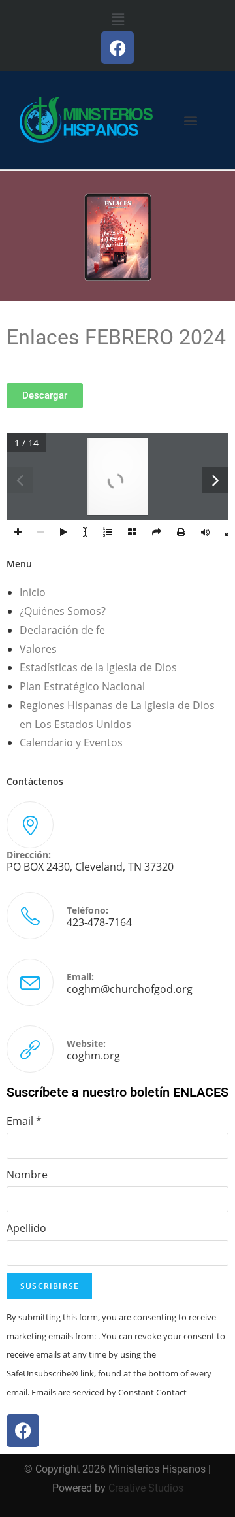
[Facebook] (117, 47)
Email (24, 1121)
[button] (117, 19)
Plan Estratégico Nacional (82, 686)
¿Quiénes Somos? (63, 611)
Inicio (33, 592)
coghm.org (93, 1055)
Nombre (27, 1174)
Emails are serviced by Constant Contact (109, 1392)
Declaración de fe (62, 630)
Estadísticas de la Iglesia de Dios (98, 667)
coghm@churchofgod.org (130, 989)
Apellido (26, 1228)
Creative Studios (145, 1488)
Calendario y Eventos (71, 742)
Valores (38, 649)
